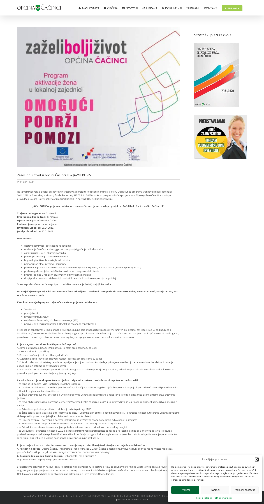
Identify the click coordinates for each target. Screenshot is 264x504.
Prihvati (185, 489)
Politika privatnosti (223, 497)
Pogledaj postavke (244, 489)
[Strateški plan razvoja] (216, 44)
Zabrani (215, 489)
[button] (257, 459)
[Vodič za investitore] (220, 116)
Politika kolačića (204, 497)
